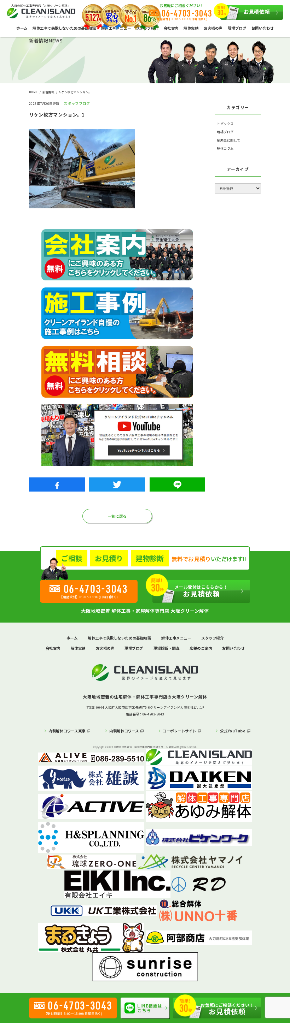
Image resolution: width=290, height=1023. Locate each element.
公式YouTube (232, 730)
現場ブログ (237, 28)
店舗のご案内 (201, 648)
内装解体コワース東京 (66, 730)
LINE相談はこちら (149, 1008)
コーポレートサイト (179, 730)
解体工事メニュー (176, 638)
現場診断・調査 (166, 648)
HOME (33, 92)
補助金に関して (228, 140)
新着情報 (48, 92)
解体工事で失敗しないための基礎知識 (64, 28)
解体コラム (225, 148)
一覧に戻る (117, 516)
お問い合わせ (262, 28)
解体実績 (191, 28)
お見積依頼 (257, 11)
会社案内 (171, 28)
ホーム (22, 28)
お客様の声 (213, 28)
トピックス (225, 123)
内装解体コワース (124, 730)
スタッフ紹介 (212, 638)
